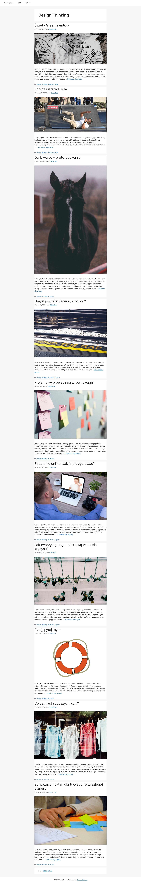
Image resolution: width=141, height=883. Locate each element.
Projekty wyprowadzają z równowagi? (63, 382)
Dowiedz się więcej (74, 79)
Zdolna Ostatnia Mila (50, 89)
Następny (47, 871)
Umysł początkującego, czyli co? (60, 301)
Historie (50, 84)
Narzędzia (51, 296)
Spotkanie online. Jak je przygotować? (64, 464)
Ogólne (55, 84)
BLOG (19, 3)
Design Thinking (42, 84)
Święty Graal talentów (51, 25)
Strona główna (9, 3)
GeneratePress (82, 880)
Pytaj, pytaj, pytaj (47, 630)
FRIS (26, 3)
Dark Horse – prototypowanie (57, 157)
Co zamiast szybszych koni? (56, 703)
